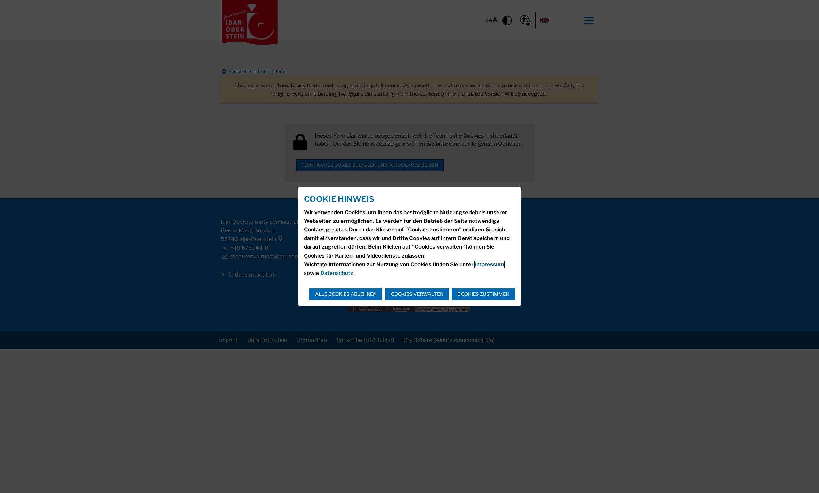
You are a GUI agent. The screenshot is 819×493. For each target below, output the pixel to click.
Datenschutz (336, 273)
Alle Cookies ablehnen (346, 294)
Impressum (489, 264)
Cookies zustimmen (483, 294)
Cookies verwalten (417, 294)
